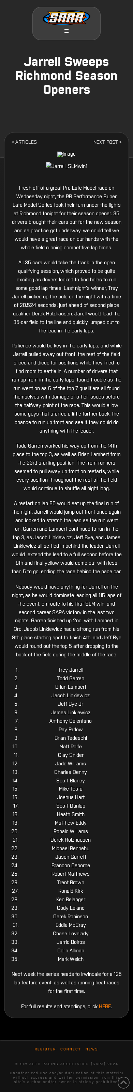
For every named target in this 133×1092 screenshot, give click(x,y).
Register (45, 1049)
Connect (70, 1049)
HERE (105, 1006)
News (92, 1049)
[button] (66, 31)
